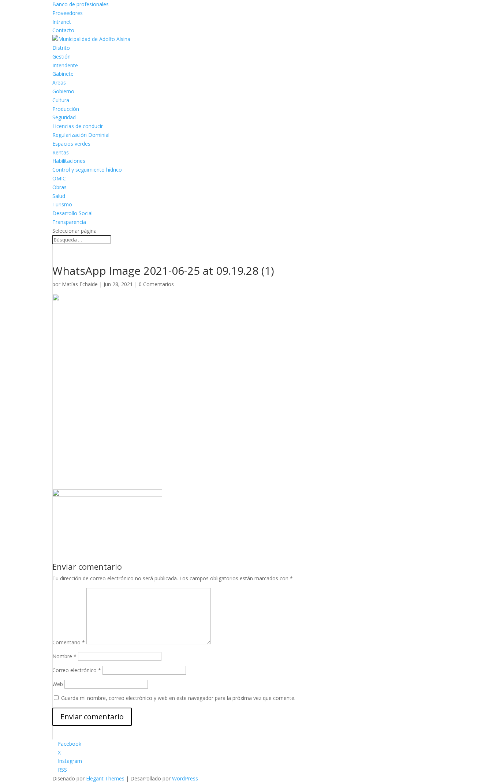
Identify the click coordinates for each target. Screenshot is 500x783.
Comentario (68, 642)
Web (57, 684)
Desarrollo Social (72, 213)
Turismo (62, 204)
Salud (58, 195)
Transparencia (69, 221)
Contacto (63, 30)
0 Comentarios (156, 284)
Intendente (65, 65)
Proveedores (67, 13)
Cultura (60, 100)
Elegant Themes (105, 778)
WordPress (185, 778)
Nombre (64, 656)
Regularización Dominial (80, 134)
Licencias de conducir (77, 126)
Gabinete (63, 73)
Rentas (60, 152)
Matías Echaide (80, 284)
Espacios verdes (71, 143)
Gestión (61, 56)
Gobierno (63, 91)
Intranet (61, 21)
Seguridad (64, 117)
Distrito (61, 47)
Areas (59, 82)
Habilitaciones (68, 160)
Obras (59, 187)
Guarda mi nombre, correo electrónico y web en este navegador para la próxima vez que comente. (178, 697)
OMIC (59, 178)
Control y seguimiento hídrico (87, 169)
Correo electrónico (76, 670)
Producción (65, 108)
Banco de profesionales (80, 4)
